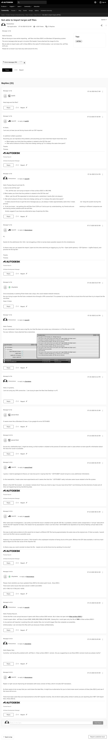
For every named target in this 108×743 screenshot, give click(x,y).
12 (8, 511)
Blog (20, 10)
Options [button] (103, 20)
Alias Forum (37, 15)
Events (25, 10)
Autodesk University (46, 10)
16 (9, 672)
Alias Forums (29, 15)
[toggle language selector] (95, 2)
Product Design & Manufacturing (15, 15)
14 (9, 602)
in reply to (23, 121)
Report (21, 70)
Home (3, 15)
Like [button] (15, 69)
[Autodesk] (7, 2)
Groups (31, 10)
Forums (13, 10)
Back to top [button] (8, 737)
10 (9, 435)
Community (5, 10)
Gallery (37, 10)
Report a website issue (97, 737)
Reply (7, 70)
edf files (79, 41)
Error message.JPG (11, 62)
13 (9, 571)
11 (8, 462)
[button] (106, 25)
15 (9, 638)
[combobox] (32, 2)
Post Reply (98, 723)
